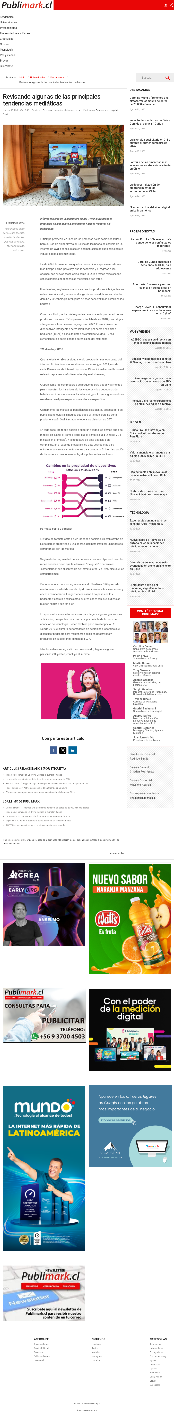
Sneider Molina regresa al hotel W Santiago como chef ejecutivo (150, 360)
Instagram (97, 1356)
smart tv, (8, 237)
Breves (153, 1381)
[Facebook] (53, 750)
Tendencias (155, 1344)
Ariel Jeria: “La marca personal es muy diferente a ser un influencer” (152, 287)
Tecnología (155, 1373)
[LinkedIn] (72, 750)
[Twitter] (63, 750)
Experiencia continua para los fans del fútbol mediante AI (148, 522)
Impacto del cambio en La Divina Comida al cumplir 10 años (150, 122)
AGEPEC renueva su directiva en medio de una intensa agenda (35, 825)
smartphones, (11, 228)
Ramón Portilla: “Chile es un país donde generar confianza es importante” (151, 242)
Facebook (96, 1344)
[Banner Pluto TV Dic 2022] (130, 1070)
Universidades (156, 1348)
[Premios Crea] (44, 945)
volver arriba (117, 853)
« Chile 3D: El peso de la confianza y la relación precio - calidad (54, 840)
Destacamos (102, 110)
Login (166, 5)
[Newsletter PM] (44, 1320)
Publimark (47, 110)
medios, (16, 250)
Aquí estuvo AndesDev (87, 1410)
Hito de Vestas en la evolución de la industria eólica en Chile (149, 473)
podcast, (9, 241)
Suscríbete (155, 1385)
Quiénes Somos (41, 1344)
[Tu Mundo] (44, 1250)
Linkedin (96, 1360)
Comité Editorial (41, 1348)
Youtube (96, 1352)
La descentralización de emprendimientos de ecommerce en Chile (145, 188)
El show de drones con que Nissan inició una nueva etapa (148, 493)
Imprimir (115, 110)
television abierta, (16, 246)
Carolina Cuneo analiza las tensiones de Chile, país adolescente (154, 265)
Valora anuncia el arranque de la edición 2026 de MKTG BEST (150, 454)
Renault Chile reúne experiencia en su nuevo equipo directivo (151, 402)
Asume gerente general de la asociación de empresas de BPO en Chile (150, 381)
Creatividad (155, 1364)
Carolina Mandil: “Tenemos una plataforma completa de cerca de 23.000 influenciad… (149, 101)
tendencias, (19, 237)
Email (5, 114)
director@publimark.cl (142, 797)
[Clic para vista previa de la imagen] (63, 165)
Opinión (153, 1368)
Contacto (38, 1352)
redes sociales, (17, 233)
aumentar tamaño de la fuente (79, 109)
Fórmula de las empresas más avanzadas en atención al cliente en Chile (40, 792)
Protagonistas (156, 1352)
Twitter (95, 1348)
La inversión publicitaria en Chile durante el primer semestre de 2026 (150, 143)
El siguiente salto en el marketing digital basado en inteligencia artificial (147, 588)
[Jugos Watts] (130, 973)
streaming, (19, 241)
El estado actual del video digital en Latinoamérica (150, 209)
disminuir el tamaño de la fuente (76, 109)
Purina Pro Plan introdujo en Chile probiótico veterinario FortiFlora (147, 433)
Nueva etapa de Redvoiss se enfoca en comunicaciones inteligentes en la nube (147, 543)
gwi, (23, 250)
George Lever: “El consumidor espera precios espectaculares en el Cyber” (151, 310)
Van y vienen (156, 1377)
